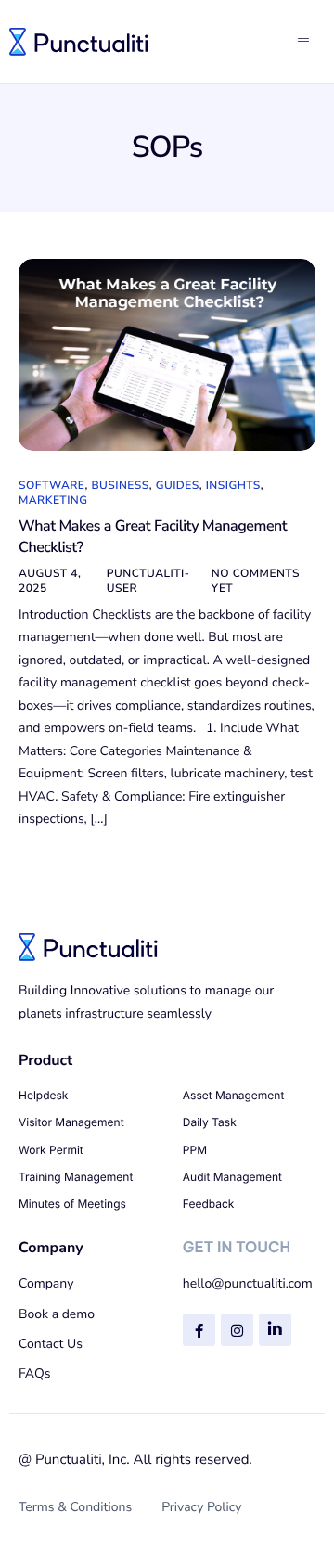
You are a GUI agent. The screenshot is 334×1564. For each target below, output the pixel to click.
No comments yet (256, 581)
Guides (177, 486)
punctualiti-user (148, 581)
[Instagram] (237, 1330)
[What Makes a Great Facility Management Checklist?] (167, 355)
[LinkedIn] (275, 1330)
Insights (233, 486)
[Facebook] (199, 1330)
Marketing (53, 501)
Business (119, 486)
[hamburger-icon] (306, 42)
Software (51, 486)
